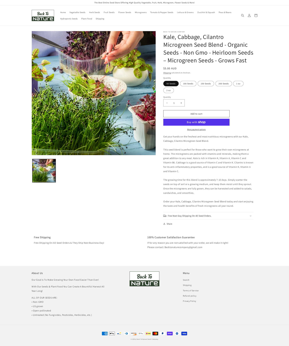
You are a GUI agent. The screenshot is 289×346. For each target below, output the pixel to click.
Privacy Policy (189, 301)
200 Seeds (224, 83)
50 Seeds (171, 83)
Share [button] (169, 223)
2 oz (168, 90)
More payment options (196, 129)
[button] (242, 15)
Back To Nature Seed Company (147, 339)
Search (186, 280)
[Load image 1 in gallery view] (44, 170)
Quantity (167, 97)
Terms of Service (191, 290)
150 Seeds (206, 83)
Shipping (167, 73)
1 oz (238, 83)
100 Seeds (188, 83)
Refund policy (189, 295)
